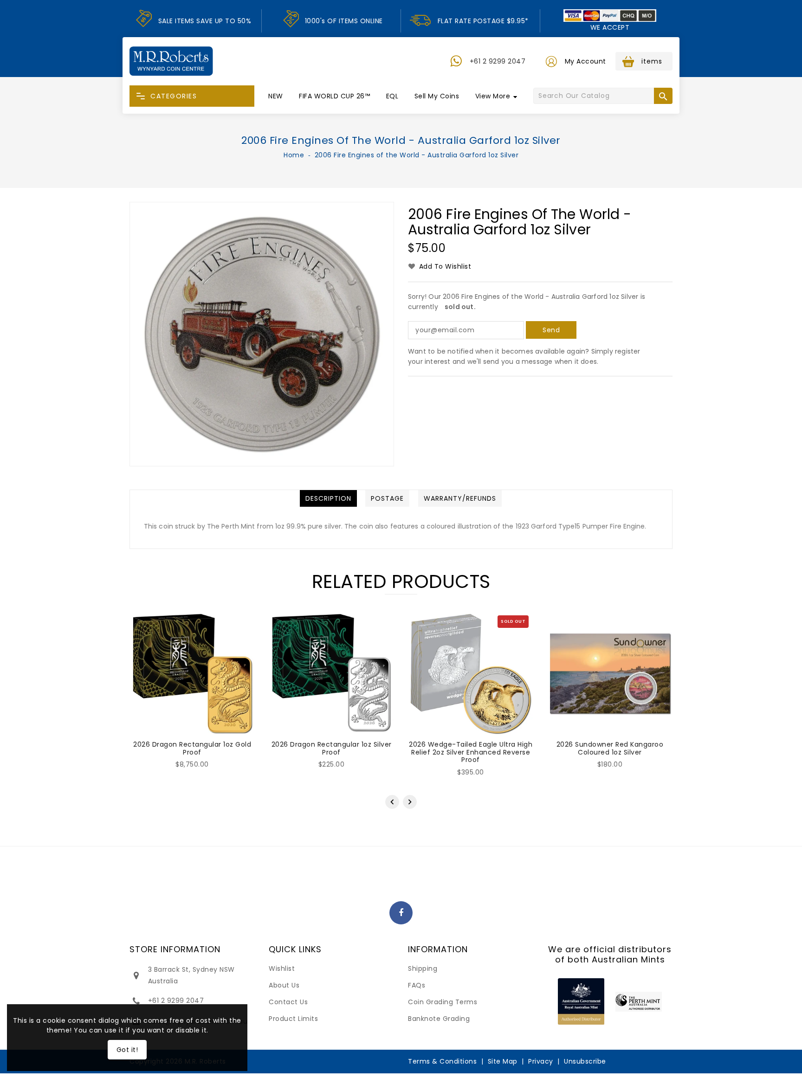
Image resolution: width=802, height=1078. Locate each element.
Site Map (502, 1061)
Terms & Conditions (442, 1061)
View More (493, 96)
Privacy (540, 1061)
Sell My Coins (436, 96)
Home (294, 155)
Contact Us (288, 1002)
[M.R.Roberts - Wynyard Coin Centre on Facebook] (401, 913)
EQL (392, 96)
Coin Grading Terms (442, 1002)
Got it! (127, 1049)
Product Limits (293, 1018)
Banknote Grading (439, 1018)
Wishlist (282, 968)
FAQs (416, 985)
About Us (284, 985)
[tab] (328, 498)
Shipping (422, 968)
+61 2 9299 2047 (498, 61)
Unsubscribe (585, 1061)
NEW (275, 96)
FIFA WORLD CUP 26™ (334, 96)
